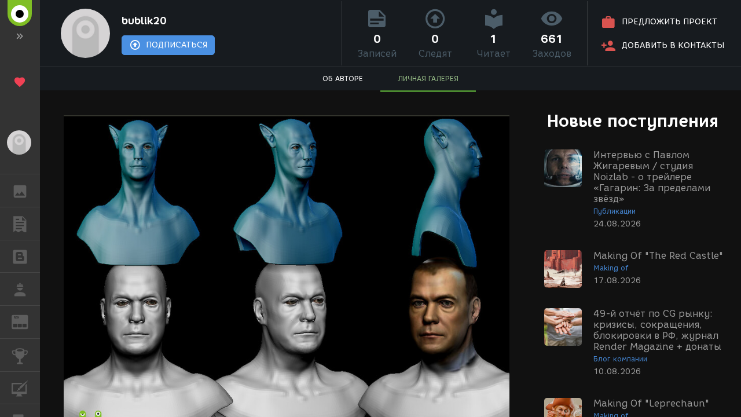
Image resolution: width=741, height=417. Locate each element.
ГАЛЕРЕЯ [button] (20, 190)
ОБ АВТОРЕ (342, 78)
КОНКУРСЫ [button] (20, 355)
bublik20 (144, 20)
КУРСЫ (20, 388)
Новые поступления (632, 121)
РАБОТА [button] (20, 289)
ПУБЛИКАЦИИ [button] (20, 223)
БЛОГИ (20, 256)
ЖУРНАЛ (27, 321)
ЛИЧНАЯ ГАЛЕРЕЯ (428, 78)
